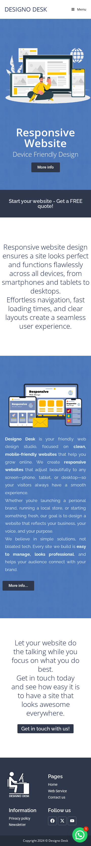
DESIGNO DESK (26, 9)
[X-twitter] (62, 821)
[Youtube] (72, 821)
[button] (79, 834)
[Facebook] (52, 821)
